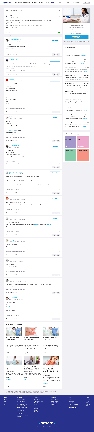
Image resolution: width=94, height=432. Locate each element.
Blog (5, 401)
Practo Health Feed (38, 401)
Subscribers (71, 405)
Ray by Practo (37, 407)
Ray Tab (35, 410)
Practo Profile (37, 402)
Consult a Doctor (21, 409)
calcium (11, 130)
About (5, 399)
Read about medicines (22, 407)
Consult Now (55, 40)
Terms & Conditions (73, 404)
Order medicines (20, 410)
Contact (5, 405)
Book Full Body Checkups (22, 415)
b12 (16, 130)
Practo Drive (20, 412)
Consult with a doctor (12, 6)
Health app (19, 413)
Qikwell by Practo (55, 401)
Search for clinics (21, 401)
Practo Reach (37, 408)
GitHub (87, 405)
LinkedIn (88, 402)
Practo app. (79, 42)
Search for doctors (21, 399)
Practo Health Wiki (73, 409)
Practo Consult (37, 399)
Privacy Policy (72, 402)
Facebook (88, 399)
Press (5, 404)
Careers (5, 402)
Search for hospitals (21, 402)
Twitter (87, 401)
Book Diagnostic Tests (22, 404)
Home (5, 6)
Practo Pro (36, 411)
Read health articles (21, 405)
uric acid (49, 224)
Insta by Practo (54, 399)
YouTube (88, 404)
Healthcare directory (73, 407)
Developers (71, 401)
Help (70, 399)
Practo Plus (19, 416)
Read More (83, 55)
